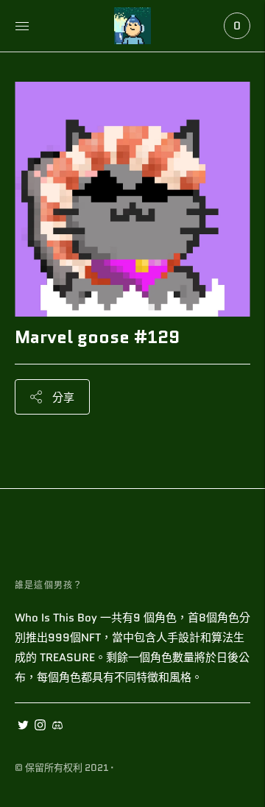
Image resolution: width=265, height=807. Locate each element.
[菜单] (22, 26)
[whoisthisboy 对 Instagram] (40, 727)
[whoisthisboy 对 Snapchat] (57, 727)
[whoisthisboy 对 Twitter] (23, 727)
